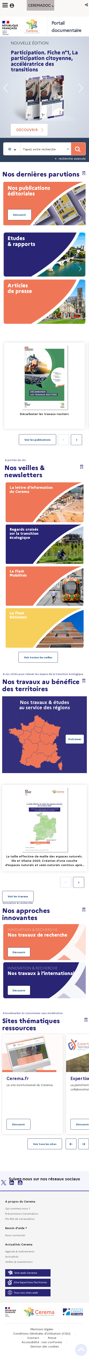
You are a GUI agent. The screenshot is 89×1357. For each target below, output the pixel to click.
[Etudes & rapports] (44, 254)
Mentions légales (41, 1329)
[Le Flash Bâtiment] (44, 627)
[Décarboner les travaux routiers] (44, 386)
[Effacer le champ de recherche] (68, 148)
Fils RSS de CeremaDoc (20, 1218)
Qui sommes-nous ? (17, 1208)
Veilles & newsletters (19, 1261)
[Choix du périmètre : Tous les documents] (11, 148)
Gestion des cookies (44, 1346)
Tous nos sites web (26, 1292)
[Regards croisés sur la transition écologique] (44, 543)
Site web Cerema (25, 1272)
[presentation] (76, 439)
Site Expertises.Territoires (30, 1282)
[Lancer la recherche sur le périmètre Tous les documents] (78, 148)
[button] (86, 4)
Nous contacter (15, 1235)
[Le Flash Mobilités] (44, 585)
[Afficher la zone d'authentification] (14, 5)
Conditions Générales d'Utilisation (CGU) (41, 1333)
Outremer (74, 739)
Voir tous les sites (44, 1144)
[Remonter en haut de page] (81, 1350)
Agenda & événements (20, 1251)
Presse (52, 1338)
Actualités (12, 1256)
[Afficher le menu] (5, 5)
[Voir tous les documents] (18, 896)
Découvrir (27, 129)
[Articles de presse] (44, 301)
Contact (33, 1338)
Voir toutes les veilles (38, 657)
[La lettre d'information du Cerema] (44, 501)
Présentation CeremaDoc (21, 1213)
